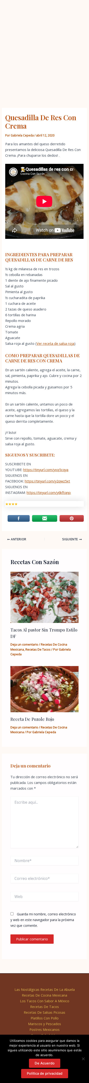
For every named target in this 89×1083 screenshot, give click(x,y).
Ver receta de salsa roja (55, 343)
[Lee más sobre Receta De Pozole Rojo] (44, 688)
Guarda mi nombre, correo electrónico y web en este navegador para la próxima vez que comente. (43, 920)
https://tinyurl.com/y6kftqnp (49, 492)
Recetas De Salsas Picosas (44, 1012)
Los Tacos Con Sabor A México (44, 1000)
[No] (83, 1058)
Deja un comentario (24, 644)
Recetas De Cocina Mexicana (44, 995)
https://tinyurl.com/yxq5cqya (45, 469)
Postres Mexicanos (44, 1029)
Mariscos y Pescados (44, 1023)
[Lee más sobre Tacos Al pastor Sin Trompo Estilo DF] (44, 597)
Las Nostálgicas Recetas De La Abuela (44, 989)
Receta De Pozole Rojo (32, 719)
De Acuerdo (45, 1063)
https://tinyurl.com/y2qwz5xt (47, 481)
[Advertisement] (44, 47)
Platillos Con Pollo (45, 1018)
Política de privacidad (44, 1073)
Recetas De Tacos (38, 649)
